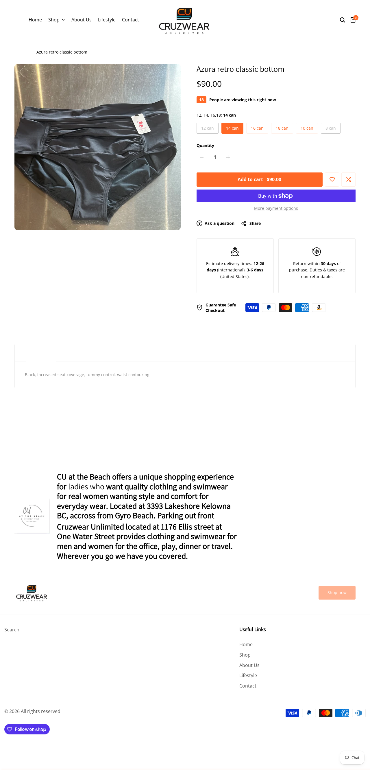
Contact (247, 686)
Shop (245, 655)
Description (41, 352)
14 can (232, 128)
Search (11, 629)
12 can (208, 129)
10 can (307, 128)
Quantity (205, 145)
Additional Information (100, 352)
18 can (282, 128)
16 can (257, 128)
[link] (337, 593)
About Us (249, 665)
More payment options (276, 208)
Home (20, 52)
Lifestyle (248, 675)
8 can (332, 129)
